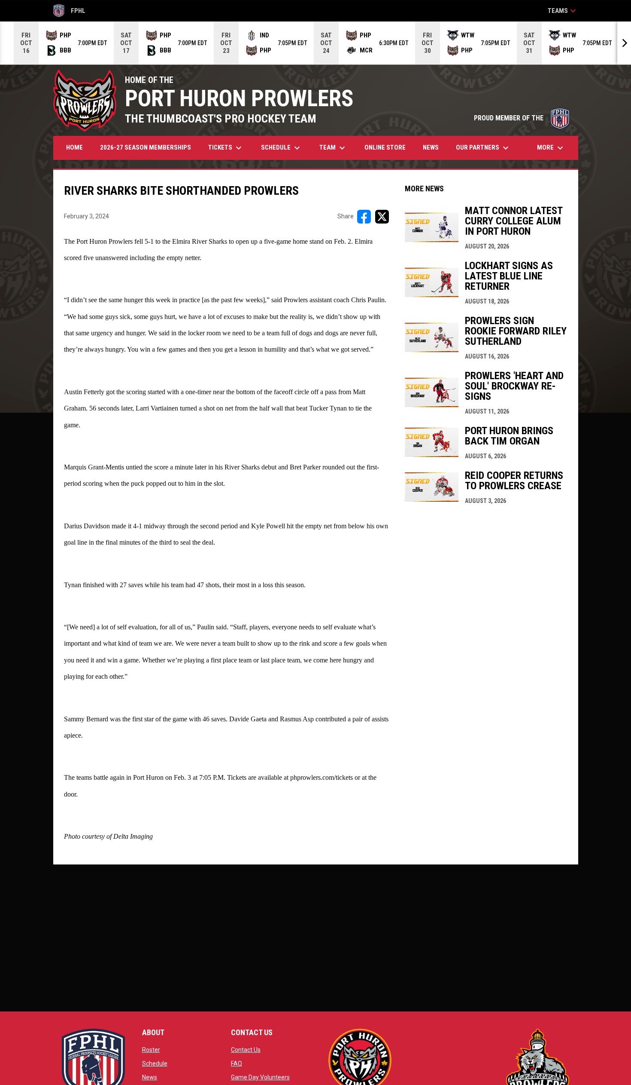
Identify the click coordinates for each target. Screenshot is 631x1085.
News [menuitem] (431, 147)
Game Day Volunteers (260, 1077)
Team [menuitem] (333, 148)
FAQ (236, 1063)
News (149, 1077)
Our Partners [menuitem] (483, 148)
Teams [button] (563, 11)
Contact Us (246, 1049)
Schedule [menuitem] (281, 148)
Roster (151, 1049)
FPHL (69, 12)
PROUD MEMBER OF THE (522, 118)
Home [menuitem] (74, 147)
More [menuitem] (551, 148)
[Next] (624, 42)
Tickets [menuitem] (226, 148)
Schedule (154, 1063)
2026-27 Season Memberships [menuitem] (145, 147)
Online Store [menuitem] (388, 147)
